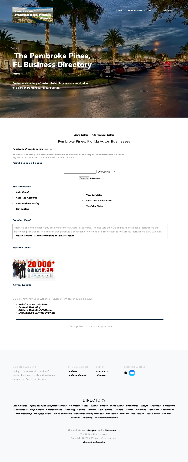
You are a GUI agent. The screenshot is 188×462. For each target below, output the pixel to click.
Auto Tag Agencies (26, 197)
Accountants (20, 405)
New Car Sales (94, 195)
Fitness (81, 409)
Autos (85, 405)
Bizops (144, 405)
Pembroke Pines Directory (27, 149)
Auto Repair (23, 192)
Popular (168, 10)
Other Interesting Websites (88, 413)
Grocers (119, 409)
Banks (94, 405)
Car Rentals (22, 208)
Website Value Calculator (33, 304)
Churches (155, 405)
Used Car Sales (94, 206)
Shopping (87, 417)
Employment (36, 409)
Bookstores (132, 405)
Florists (92, 409)
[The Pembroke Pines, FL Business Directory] (32, 15)
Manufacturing (23, 413)
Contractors (20, 409)
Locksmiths (167, 409)
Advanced (95, 178)
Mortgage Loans (42, 413)
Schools (166, 413)
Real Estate (137, 413)
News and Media (63, 413)
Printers (124, 413)
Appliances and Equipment (44, 405)
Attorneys (74, 405)
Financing (69, 409)
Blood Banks (116, 405)
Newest (153, 10)
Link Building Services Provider (36, 312)
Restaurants (153, 413)
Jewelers (153, 409)
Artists (62, 405)
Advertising (135, 10)
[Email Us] (131, 372)
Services (75, 417)
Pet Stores (112, 413)
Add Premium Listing (103, 135)
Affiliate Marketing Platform (35, 310)
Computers (169, 405)
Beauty (104, 405)
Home (119, 10)
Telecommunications (106, 417)
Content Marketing (29, 307)
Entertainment (54, 409)
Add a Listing (81, 135)
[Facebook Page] (126, 372)
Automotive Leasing (27, 203)
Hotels (129, 409)
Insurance (140, 409)
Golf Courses (105, 409)
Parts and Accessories (99, 200)
